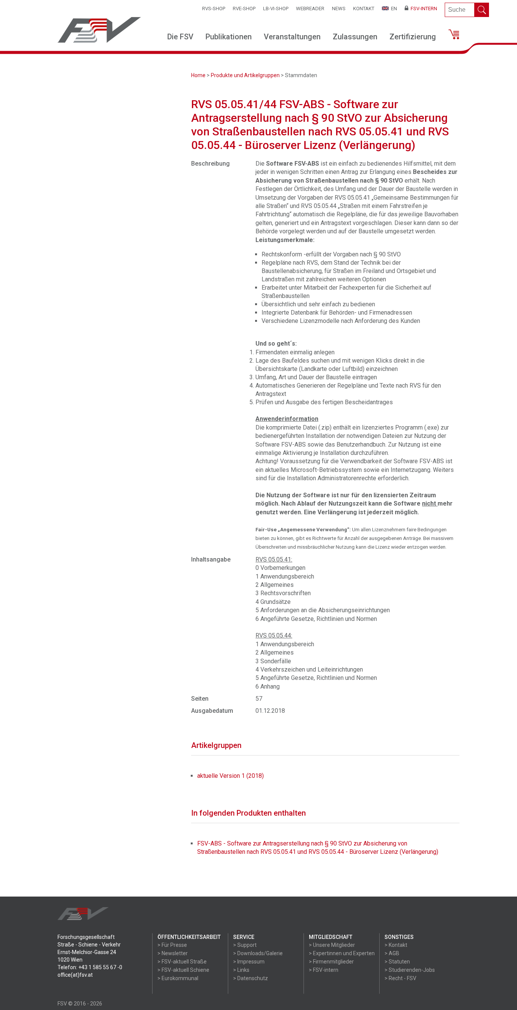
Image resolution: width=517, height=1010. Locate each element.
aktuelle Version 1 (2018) (230, 775)
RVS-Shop (213, 8)
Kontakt (363, 8)
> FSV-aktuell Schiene (183, 970)
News (339, 8)
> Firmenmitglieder (331, 962)
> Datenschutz (250, 978)
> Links (241, 970)
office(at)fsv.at (75, 975)
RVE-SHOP (244, 8)
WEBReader (310, 8)
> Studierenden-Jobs (410, 970)
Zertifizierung (412, 36)
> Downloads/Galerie (258, 953)
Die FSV (180, 36)
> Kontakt (396, 945)
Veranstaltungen (292, 36)
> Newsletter (172, 953)
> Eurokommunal (177, 978)
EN (393, 8)
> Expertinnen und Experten (342, 953)
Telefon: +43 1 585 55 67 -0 (90, 967)
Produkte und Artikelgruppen (245, 75)
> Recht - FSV (400, 978)
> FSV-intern (323, 970)
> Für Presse (172, 945)
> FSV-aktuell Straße (182, 962)
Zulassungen (355, 36)
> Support (245, 945)
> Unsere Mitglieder (332, 945)
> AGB (392, 953)
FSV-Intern (422, 8)
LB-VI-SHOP (275, 8)
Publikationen (229, 36)
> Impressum (249, 962)
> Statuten (397, 962)
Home (198, 75)
